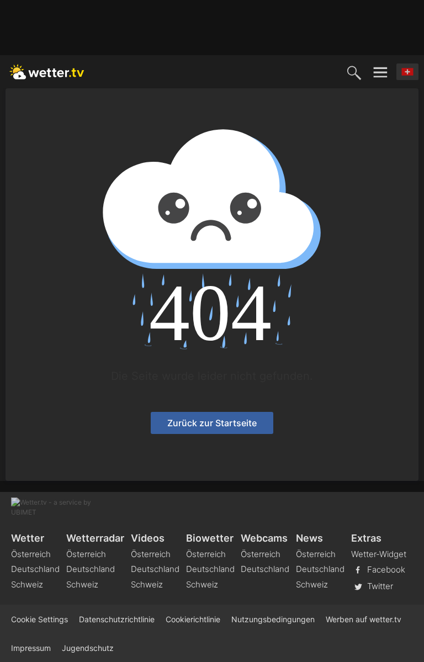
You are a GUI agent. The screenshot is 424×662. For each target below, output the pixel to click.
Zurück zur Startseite (212, 422)
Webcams (264, 538)
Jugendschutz (88, 648)
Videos (148, 538)
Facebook (385, 569)
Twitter (379, 586)
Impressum (31, 648)
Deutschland (35, 569)
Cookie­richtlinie (193, 619)
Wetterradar (95, 538)
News (309, 538)
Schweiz (27, 584)
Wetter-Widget (378, 554)
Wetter (27, 538)
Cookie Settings (39, 619)
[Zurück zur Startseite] (47, 71)
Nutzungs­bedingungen (273, 619)
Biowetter (210, 538)
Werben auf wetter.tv (363, 619)
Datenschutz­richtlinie (117, 619)
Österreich (31, 554)
